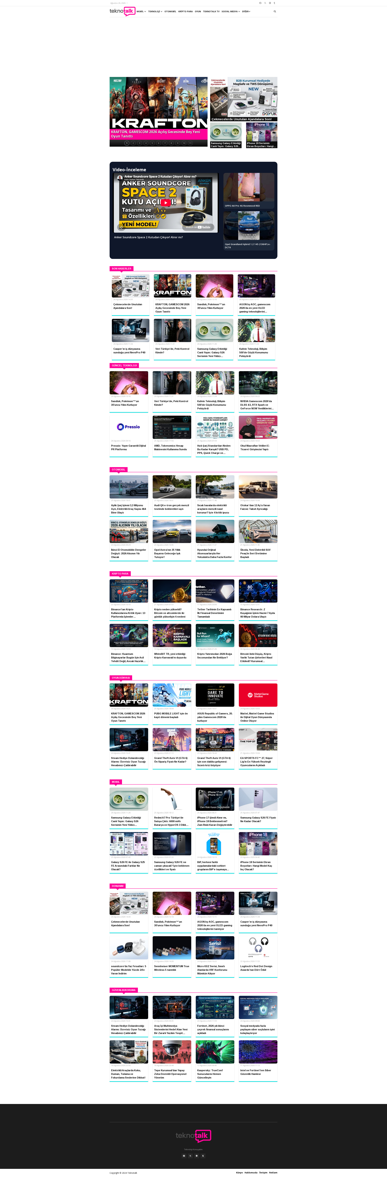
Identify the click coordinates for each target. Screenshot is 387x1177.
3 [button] (139, 143)
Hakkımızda (251, 1172)
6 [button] (158, 143)
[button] (113, 108)
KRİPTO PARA (185, 11)
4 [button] (145, 143)
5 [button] (152, 143)
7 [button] (165, 143)
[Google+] (196, 1155)
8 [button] (171, 143)
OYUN (198, 11)
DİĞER (245, 11)
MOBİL (140, 11)
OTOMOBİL (170, 11)
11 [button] (190, 143)
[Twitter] (190, 1155)
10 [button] (184, 143)
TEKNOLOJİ (154, 11)
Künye (239, 1172)
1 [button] (126, 143)
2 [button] (133, 143)
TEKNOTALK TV (211, 11)
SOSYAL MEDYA (230, 11)
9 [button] (177, 143)
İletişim (263, 1172)
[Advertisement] (193, 48)
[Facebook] (184, 1155)
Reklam (273, 1172)
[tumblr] (203, 1155)
